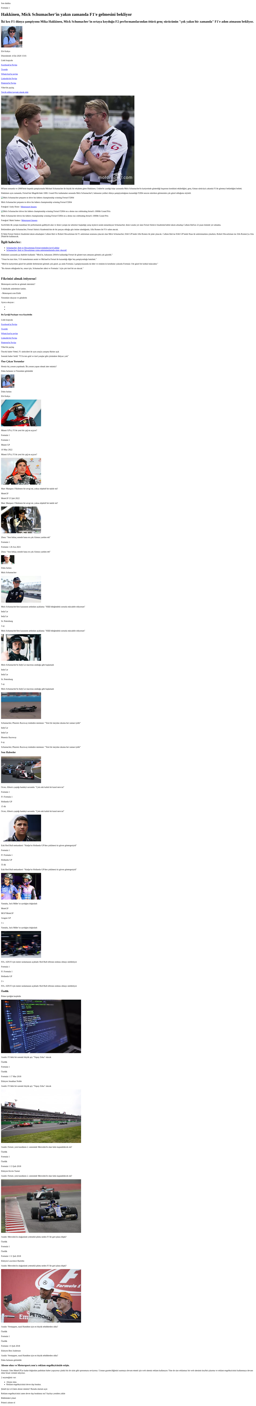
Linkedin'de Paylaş (9, 78)
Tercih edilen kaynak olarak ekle (14, 92)
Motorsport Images (29, 207)
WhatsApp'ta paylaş (9, 74)
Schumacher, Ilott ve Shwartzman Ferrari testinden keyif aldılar (32, 248)
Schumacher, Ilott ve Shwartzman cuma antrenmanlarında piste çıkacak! (36, 250)
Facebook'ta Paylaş (9, 65)
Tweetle (4, 69)
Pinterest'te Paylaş (8, 83)
